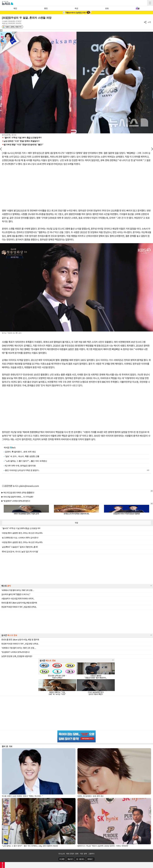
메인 (15, 8)
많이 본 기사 (7, 746)
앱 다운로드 (80, 859)
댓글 (76, 522)
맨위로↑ (90, 859)
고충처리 (91, 853)
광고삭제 (2, 865)
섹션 (76, 8)
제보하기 (70, 859)
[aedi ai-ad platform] (14, 33)
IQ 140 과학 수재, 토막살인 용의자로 (20, 466)
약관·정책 (83, 853)
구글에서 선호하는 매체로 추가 (13, 27)
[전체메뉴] (150, 3)
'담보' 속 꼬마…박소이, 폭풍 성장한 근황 (22, 456)
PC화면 (62, 859)
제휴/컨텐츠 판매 (72, 853)
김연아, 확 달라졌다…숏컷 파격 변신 (20, 452)
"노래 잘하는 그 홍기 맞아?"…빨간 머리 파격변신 (26, 461)
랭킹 (46, 8)
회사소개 (61, 853)
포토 (107, 8)
